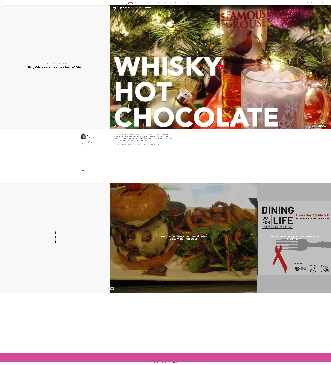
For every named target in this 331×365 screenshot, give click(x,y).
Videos (55, 63)
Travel (156, 2)
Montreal (186, 232)
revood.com (174, 362)
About (176, 2)
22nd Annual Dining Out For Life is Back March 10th (294, 237)
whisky (160, 144)
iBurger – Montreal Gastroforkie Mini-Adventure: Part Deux (184, 237)
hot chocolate (127, 144)
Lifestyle (167, 2)
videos (144, 144)
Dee (88, 135)
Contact (186, 2)
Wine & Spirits (62, 63)
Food (140, 2)
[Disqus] (165, 320)
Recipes (49, 63)
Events (149, 2)
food (117, 144)
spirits (137, 144)
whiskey (152, 144)
